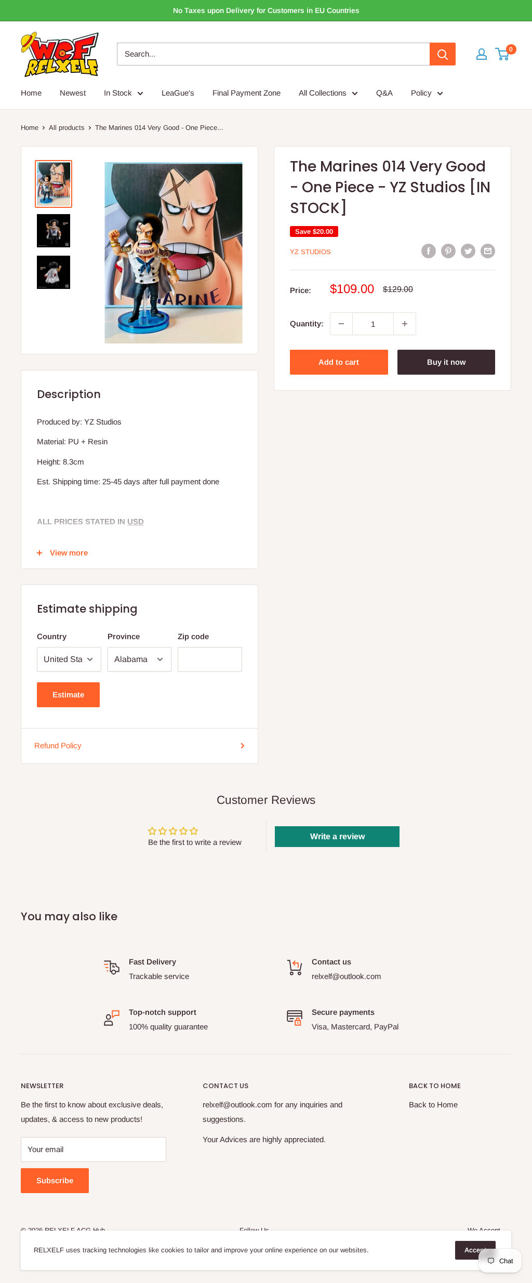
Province (124, 636)
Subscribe (54, 1180)
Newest (73, 92)
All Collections (323, 92)
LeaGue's (178, 92)
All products (67, 127)
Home (31, 92)
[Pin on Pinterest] (448, 250)
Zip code (193, 636)
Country (51, 636)
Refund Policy (58, 745)
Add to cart (338, 362)
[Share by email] (488, 250)
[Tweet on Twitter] (468, 250)
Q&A (384, 92)
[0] (502, 54)
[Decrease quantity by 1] (341, 324)
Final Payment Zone (246, 92)
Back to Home (433, 1104)
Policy (421, 92)
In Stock (118, 92)
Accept (475, 1250)
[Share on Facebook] (428, 250)
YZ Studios (310, 252)
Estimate (68, 694)
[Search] (443, 54)
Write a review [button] (337, 836)
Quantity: (307, 323)
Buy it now (446, 362)
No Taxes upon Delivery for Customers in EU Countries (266, 10)
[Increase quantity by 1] (405, 324)
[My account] (481, 54)
